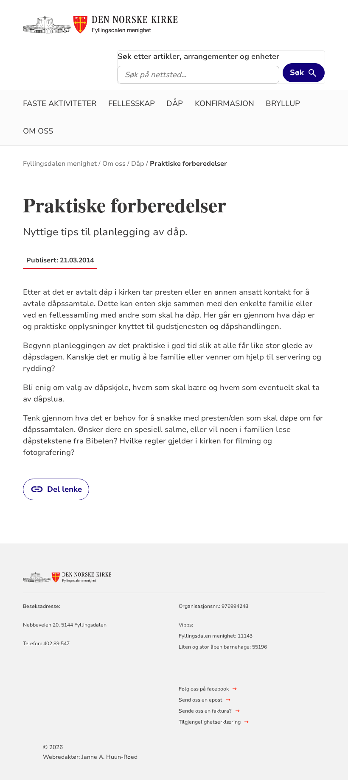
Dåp (174, 103)
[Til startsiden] (104, 24)
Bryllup (283, 103)
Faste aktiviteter (59, 103)
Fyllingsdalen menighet (60, 163)
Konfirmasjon (224, 103)
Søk (297, 72)
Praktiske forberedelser (188, 163)
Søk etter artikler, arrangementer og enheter (198, 56)
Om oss (38, 131)
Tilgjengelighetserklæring (210, 722)
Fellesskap (131, 103)
